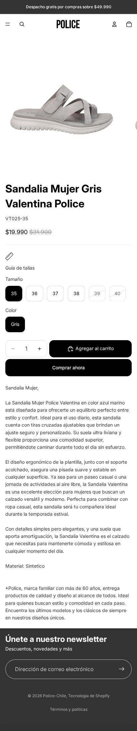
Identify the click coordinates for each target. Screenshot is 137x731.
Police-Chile (54, 695)
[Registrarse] (122, 669)
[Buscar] (22, 24)
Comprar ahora (68, 367)
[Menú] (7, 24)
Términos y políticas (68, 709)
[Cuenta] (114, 24)
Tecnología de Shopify (89, 695)
